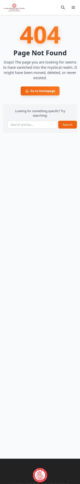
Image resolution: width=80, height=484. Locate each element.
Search (67, 125)
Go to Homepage (42, 91)
